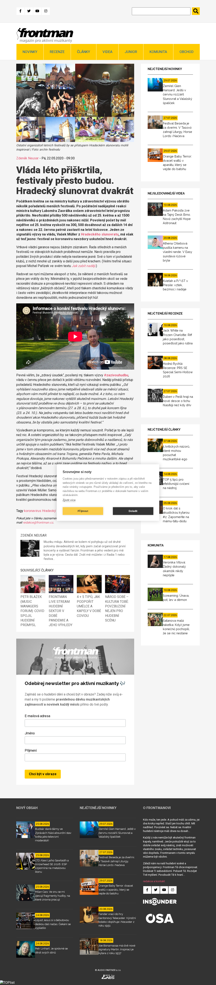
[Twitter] (29, 11)
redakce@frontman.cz (38, 522)
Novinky (30, 52)
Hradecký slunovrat (56, 511)
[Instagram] (46, 11)
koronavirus (32, 511)
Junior (131, 52)
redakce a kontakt (154, 881)
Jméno (30, 733)
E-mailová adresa (37, 716)
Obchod (187, 52)
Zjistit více (69, 500)
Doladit (133, 511)
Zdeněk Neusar (27, 158)
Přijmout (83, 511)
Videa (107, 52)
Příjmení (31, 750)
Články (83, 52)
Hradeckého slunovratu (100, 234)
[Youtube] (37, 11)
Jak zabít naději (83, 266)
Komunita (158, 52)
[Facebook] (20, 11)
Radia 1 (112, 555)
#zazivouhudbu (116, 375)
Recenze (57, 52)
